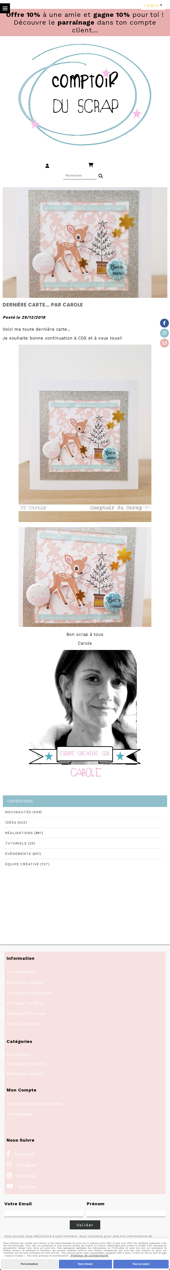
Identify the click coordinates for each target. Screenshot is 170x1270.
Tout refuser (85, 1264)
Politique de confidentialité (89, 1255)
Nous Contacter (23, 1023)
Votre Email (18, 1203)
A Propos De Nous (25, 1003)
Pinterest (21, 1176)
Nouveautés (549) (23, 812)
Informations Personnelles (34, 1103)
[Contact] (164, 343)
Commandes (20, 1114)
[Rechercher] (101, 175)
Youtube (21, 1186)
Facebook (21, 1154)
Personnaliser (29, 1264)
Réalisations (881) (24, 833)
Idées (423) (16, 822)
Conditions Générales (29, 992)
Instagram (22, 1165)
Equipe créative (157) (27, 864)
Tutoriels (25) (20, 843)
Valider (85, 1225)
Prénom (96, 1203)
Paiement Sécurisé (26, 1013)
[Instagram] (164, 333)
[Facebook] (164, 323)
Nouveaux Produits (26, 1063)
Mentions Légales (25, 982)
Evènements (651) (23, 854)
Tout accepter (141, 1264)
